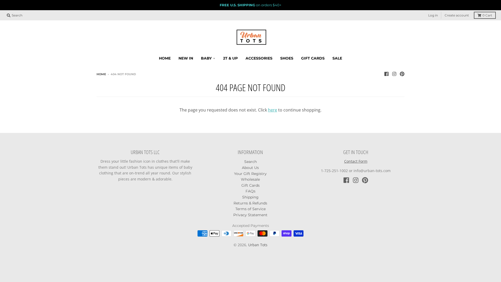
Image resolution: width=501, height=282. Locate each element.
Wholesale (250, 179)
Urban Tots (257, 244)
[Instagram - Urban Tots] (394, 74)
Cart (487, 15)
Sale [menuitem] (337, 58)
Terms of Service (250, 209)
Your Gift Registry (250, 173)
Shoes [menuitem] (286, 58)
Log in (433, 15)
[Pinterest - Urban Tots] (402, 74)
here (272, 110)
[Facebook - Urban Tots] (386, 74)
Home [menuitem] (165, 58)
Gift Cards (250, 185)
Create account (457, 15)
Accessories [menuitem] (259, 58)
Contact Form (355, 161)
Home (101, 74)
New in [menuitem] (185, 58)
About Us (250, 167)
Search (250, 161)
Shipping (250, 197)
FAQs (250, 191)
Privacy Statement (250, 215)
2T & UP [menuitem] (230, 58)
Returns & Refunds (250, 203)
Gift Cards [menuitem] (313, 58)
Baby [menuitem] (206, 58)
